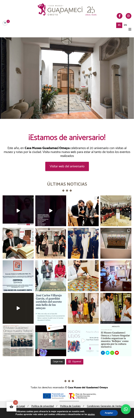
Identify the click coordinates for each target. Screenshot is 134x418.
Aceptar (109, 412)
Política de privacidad (42, 406)
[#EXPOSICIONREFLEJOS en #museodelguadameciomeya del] (83, 340)
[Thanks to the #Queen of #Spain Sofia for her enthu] (83, 210)
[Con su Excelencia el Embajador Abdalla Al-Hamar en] (83, 243)
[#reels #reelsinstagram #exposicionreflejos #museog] (50, 340)
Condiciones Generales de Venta (104, 406)
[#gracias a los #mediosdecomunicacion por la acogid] (18, 340)
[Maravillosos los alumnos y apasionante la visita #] (115, 210)
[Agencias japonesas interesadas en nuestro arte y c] (50, 243)
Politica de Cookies (70, 406)
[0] (5, 23)
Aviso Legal (19, 406)
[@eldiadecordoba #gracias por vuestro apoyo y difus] (50, 308)
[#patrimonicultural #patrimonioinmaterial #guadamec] (18, 308)
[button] (126, 409)
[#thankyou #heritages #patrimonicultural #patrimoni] (83, 275)
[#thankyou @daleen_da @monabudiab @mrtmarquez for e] (83, 308)
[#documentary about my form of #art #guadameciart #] (18, 210)
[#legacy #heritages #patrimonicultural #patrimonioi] (50, 275)
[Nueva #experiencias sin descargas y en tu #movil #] (115, 243)
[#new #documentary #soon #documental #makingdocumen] (115, 275)
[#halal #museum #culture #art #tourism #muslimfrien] (18, 275)
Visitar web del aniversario (67, 166)
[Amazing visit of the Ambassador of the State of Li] (18, 243)
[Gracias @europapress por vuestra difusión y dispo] (115, 340)
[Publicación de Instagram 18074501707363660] (50, 210)
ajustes (91, 414)
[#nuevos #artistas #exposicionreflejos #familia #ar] (115, 308)
